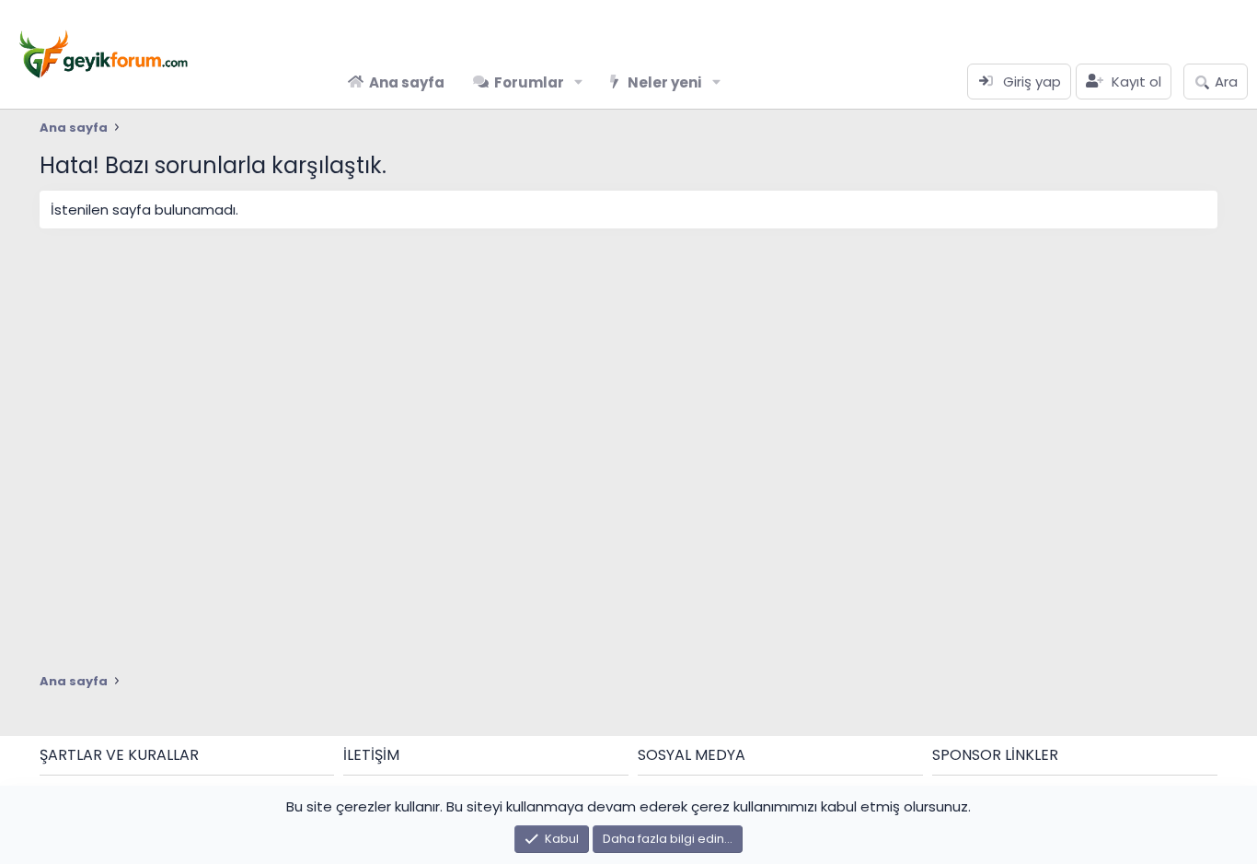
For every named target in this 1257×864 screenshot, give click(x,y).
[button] (579, 82)
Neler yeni (664, 82)
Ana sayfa (406, 82)
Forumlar (529, 82)
